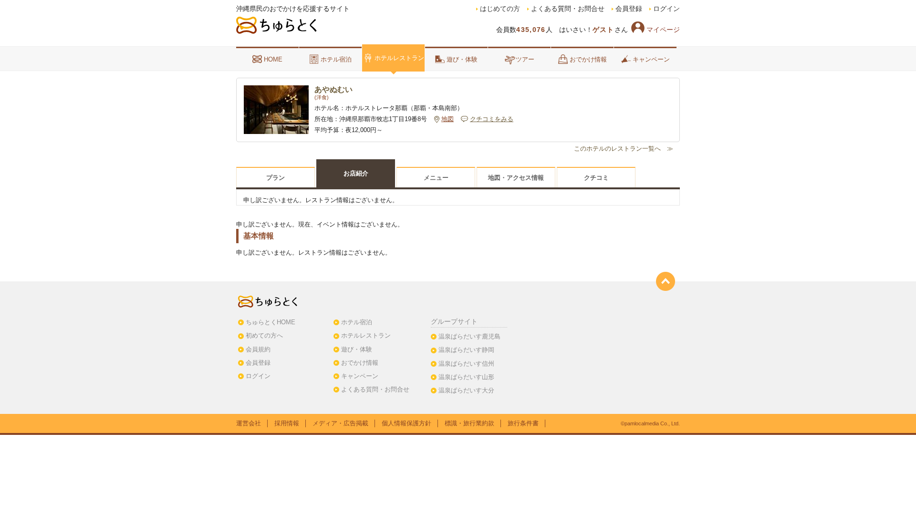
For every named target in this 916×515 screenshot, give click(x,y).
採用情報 (286, 423)
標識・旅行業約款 (469, 423)
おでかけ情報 (588, 59)
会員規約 (258, 349)
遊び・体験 (462, 59)
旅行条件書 (523, 423)
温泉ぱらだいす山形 (466, 377)
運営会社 (248, 423)
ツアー (525, 59)
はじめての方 (500, 8)
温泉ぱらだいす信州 (466, 363)
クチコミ (596, 177)
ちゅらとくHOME (270, 322)
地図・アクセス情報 (516, 177)
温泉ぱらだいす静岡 (466, 349)
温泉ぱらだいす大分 (466, 390)
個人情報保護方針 (406, 423)
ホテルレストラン (399, 58)
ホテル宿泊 (336, 59)
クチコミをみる (491, 119)
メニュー (436, 177)
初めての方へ (264, 335)
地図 (447, 119)
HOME (273, 59)
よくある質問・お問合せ (567, 8)
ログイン (666, 8)
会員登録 (628, 8)
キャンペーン (651, 59)
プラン (275, 177)
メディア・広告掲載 (340, 423)
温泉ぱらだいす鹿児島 (469, 336)
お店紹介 (356, 173)
